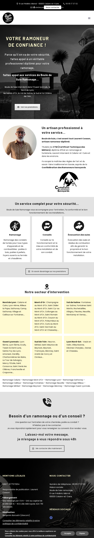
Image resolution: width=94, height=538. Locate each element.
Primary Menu (89, 18)
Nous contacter (52, 7)
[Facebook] (34, 7)
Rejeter (82, 533)
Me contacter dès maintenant (49, 448)
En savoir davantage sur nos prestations (49, 271)
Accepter (67, 533)
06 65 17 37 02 (72, 3)
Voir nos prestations (29, 107)
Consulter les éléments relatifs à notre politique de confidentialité (30, 535)
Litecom (25, 515)
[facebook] (51, 518)
